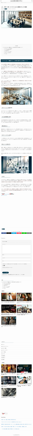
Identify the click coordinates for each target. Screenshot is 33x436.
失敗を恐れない (7, 50)
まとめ (6, 53)
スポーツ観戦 (4, 348)
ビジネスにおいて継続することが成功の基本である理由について (13, 47)
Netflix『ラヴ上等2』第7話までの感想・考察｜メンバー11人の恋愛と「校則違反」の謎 (13, 426)
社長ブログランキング (4, 195)
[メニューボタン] (1, 1)
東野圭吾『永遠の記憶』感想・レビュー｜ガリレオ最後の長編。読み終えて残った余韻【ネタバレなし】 (16, 424)
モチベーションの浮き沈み (8, 48)
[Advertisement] (16, 35)
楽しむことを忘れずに (8, 52)
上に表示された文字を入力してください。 (7, 267)
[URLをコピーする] (29, 233)
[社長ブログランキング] (12, 194)
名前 (3, 254)
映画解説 (3, 355)
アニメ (3, 344)
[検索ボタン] (32, 1)
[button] (3, 233)
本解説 (3, 359)
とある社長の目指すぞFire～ (16, 0)
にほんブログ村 (7, 194)
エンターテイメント (5, 346)
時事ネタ (3, 357)
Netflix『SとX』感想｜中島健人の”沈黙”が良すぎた (8, 419)
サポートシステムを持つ (8, 51)
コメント (3, 244)
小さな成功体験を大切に (8, 49)
